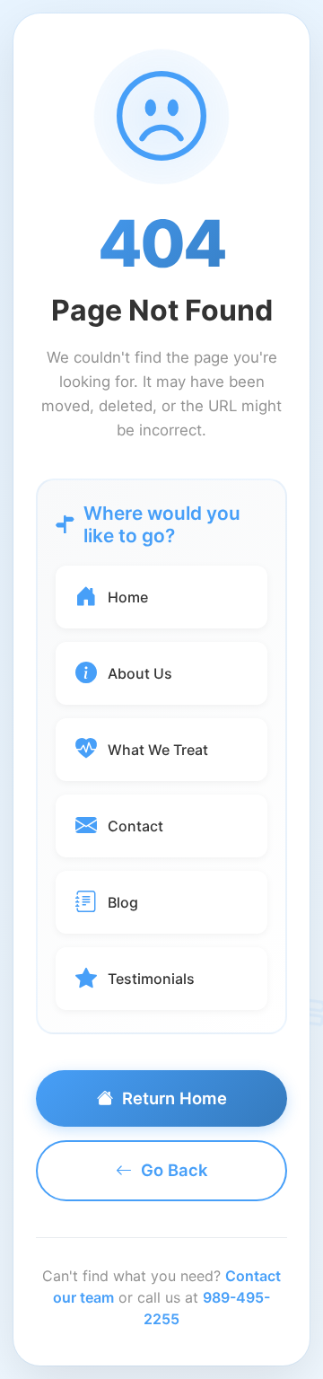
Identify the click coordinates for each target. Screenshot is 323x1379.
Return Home (174, 1098)
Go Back (174, 1170)
